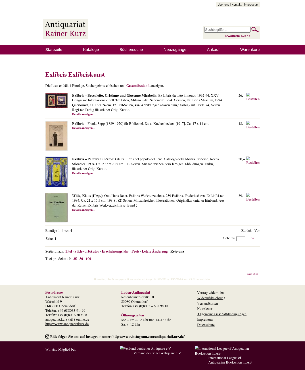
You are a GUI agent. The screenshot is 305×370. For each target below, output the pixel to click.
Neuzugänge (175, 49)
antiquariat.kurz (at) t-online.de (67, 319)
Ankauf (213, 49)
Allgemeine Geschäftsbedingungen (222, 313)
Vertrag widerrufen (210, 292)
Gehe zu (229, 238)
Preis (135, 251)
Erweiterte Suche (237, 36)
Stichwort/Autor (87, 251)
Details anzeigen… (84, 114)
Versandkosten (207, 303)
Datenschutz (206, 324)
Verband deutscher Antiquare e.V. (158, 353)
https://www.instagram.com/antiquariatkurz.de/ (148, 336)
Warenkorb (250, 49)
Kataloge (91, 49)
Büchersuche (131, 49)
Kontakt (237, 4)
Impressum (251, 4)
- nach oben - (253, 273)
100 (88, 258)
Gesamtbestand (138, 85)
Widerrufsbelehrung (211, 297)
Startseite (53, 49)
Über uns (223, 4)
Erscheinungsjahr (115, 251)
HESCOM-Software (179, 279)
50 (81, 258)
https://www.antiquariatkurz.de (67, 323)
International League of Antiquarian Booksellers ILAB (230, 359)
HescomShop (100, 279)
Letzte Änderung (155, 251)
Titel (68, 251)
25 (75, 258)
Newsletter (204, 308)
